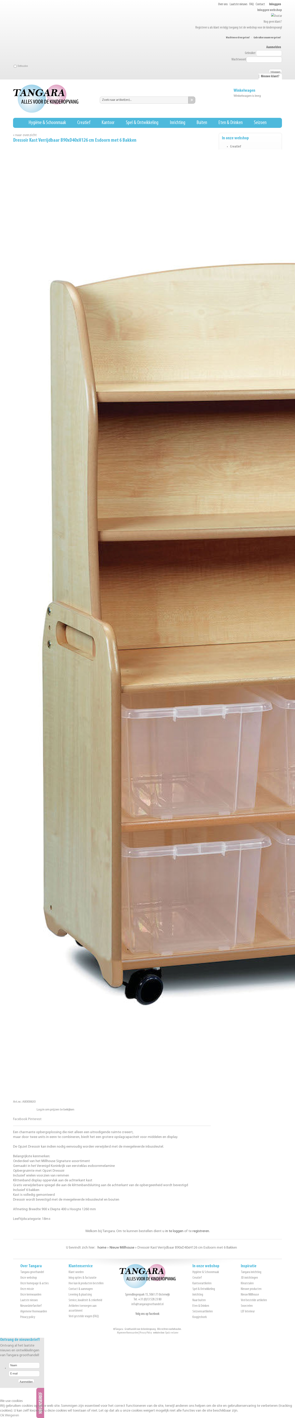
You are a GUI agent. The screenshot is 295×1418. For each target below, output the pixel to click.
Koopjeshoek (199, 1317)
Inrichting (177, 122)
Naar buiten (199, 1300)
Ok (2, 1415)
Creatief (83, 122)
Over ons (223, 4)
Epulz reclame (171, 1332)
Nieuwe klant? (270, 76)
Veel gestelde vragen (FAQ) (84, 1316)
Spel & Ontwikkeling (142, 122)
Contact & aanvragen (81, 1289)
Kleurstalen (247, 1283)
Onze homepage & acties (34, 1283)
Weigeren (12, 1415)
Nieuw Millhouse (250, 1295)
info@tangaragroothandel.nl (147, 1304)
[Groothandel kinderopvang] (147, 1287)
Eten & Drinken (230, 122)
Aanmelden (273, 47)
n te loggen (174, 1231)
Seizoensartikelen (202, 1311)
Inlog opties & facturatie (83, 1278)
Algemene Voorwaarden (33, 1311)
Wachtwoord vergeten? (238, 37)
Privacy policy (27, 1317)
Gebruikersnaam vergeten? (267, 37)
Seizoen (260, 122)
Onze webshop (28, 1278)
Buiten (201, 122)
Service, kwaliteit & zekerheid (85, 1300)
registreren (200, 1231)
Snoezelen (247, 1306)
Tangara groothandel (32, 1272)
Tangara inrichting (251, 1272)
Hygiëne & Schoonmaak (47, 122)
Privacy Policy (146, 1332)
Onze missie (27, 1289)
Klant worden (76, 1272)
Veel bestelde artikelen (254, 1300)
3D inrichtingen (249, 1278)
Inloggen (275, 4)
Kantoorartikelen (202, 1283)
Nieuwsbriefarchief (31, 1306)
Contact (260, 4)
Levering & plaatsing (80, 1295)
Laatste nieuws (238, 4)
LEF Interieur (248, 1311)
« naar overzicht (25, 135)
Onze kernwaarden (30, 1295)
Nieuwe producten (251, 1289)
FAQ (251, 4)
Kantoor (108, 122)
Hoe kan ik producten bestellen (86, 1283)
